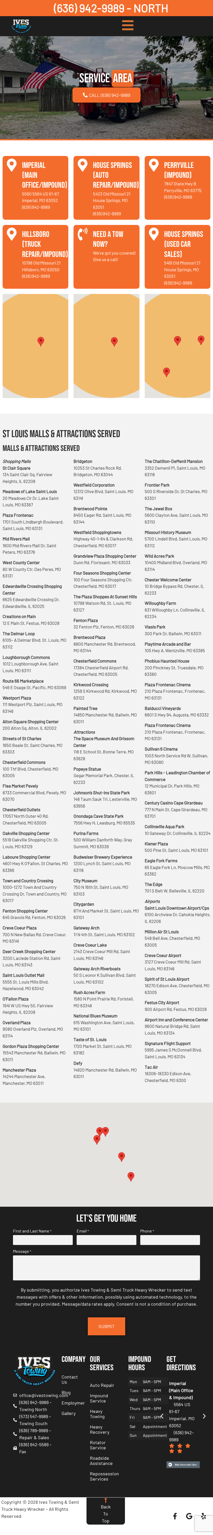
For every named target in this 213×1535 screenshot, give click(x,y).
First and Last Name (32, 1231)
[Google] (189, 1516)
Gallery (69, 1413)
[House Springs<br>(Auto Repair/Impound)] (82, 165)
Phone (147, 1231)
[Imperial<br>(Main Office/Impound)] (11, 165)
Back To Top (106, 1514)
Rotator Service (98, 1444)
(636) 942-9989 (36, 207)
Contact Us (70, 1379)
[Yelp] (203, 1516)
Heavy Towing (97, 1413)
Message (22, 1251)
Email (83, 1231)
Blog (66, 1392)
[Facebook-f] (175, 1516)
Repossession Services (104, 1476)
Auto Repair (102, 1385)
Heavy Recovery (99, 1429)
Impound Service (99, 1398)
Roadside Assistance (101, 1460)
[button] (40, 342)
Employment (73, 1403)
